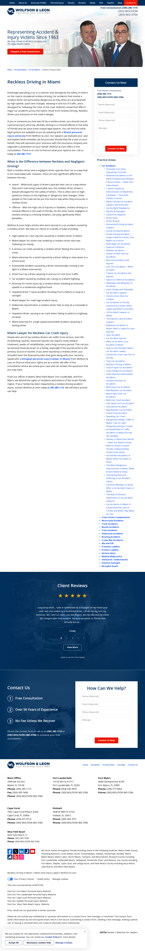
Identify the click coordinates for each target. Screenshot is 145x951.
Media (92, 3)
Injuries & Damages (115, 211)
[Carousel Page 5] (84, 638)
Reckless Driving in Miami (118, 364)
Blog (120, 3)
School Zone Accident (116, 413)
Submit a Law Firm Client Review (73, 657)
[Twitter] (15, 851)
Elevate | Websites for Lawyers (118, 932)
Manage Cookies (60, 879)
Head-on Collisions (115, 247)
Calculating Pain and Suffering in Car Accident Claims (118, 478)
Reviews (82, 3)
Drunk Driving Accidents (118, 230)
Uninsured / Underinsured (115, 559)
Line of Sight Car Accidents (119, 367)
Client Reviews (73, 585)
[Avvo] (9, 857)
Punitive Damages (111, 562)
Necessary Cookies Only (39, 942)
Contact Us (131, 3)
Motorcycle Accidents (112, 520)
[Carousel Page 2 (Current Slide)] (67, 638)
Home (12, 3)
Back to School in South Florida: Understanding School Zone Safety (117, 449)
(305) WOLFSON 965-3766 (29, 796)
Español (110, 3)
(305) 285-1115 (23, 788)
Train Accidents (109, 530)
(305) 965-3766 (128, 14)
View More (72, 647)
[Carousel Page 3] (72, 638)
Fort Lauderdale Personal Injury (32, 894)
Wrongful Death (110, 566)
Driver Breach (113, 221)
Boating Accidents (111, 536)
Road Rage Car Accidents (118, 243)
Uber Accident (113, 335)
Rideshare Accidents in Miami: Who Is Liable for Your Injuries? (120, 328)
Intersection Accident (116, 406)
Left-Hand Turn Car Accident (120, 403)
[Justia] (26, 851)
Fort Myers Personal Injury (29, 891)
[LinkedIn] (21, 851)
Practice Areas (106, 160)
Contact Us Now (115, 82)
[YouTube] (32, 851)
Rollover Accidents (115, 250)
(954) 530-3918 (68, 788)
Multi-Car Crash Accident (118, 400)
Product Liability (110, 549)
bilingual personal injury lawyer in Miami (46, 358)
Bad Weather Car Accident (119, 390)
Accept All (14, 942)
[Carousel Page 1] (61, 638)
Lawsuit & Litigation (116, 214)
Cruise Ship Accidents (112, 540)
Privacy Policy (109, 765)
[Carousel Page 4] (78, 638)
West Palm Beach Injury (29, 904)
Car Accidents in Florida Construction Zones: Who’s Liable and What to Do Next (119, 305)
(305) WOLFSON (128, 11)
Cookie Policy (43, 879)
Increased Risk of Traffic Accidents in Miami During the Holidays (119, 432)
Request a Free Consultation (25, 51)
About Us (23, 3)
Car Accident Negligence (118, 208)
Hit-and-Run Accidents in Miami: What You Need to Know (118, 458)
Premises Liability (111, 546)
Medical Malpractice (112, 556)
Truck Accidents (110, 523)
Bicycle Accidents (110, 527)
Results (71, 3)
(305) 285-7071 (68, 819)
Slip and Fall (108, 543)
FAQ (101, 3)
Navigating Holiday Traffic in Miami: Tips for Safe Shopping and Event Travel (120, 423)
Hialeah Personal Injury (28, 901)
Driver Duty (111, 217)
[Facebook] (9, 851)
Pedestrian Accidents (112, 533)
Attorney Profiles (38, 3)
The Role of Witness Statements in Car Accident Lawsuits (119, 497)
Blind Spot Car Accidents (118, 387)
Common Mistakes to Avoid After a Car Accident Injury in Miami (120, 488)
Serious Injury (108, 553)
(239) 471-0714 (23, 819)
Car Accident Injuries (116, 338)
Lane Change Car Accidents (119, 370)
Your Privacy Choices (24, 879)
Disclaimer (95, 765)
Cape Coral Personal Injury (29, 897)
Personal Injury (57, 3)
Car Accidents (34, 70)
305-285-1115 (24, 153)
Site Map (121, 765)
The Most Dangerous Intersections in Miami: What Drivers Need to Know (120, 468)
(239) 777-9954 (114, 788)
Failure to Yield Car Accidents (120, 279)
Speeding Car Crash (115, 416)
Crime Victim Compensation (116, 517)
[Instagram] (21, 857)
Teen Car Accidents (115, 361)
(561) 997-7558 (22, 838)
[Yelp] (15, 857)
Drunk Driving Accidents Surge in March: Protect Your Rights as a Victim (120, 237)
